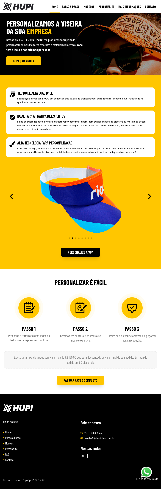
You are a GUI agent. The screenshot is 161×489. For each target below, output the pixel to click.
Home (55, 7)
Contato (150, 7)
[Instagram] (82, 456)
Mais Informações (129, 7)
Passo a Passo (71, 7)
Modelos (89, 7)
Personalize (106, 7)
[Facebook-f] (87, 456)
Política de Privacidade (147, 478)
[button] (23, 60)
